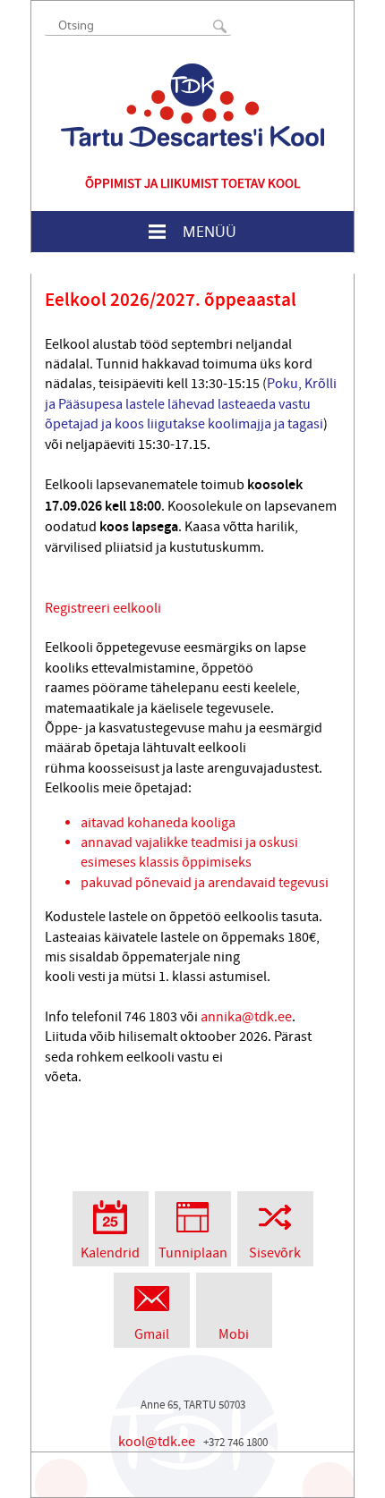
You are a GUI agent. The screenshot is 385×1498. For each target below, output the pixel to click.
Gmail (151, 1334)
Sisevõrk (275, 1253)
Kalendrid (110, 1253)
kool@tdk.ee (156, 1442)
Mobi (233, 1334)
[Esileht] (192, 105)
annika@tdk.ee (246, 1017)
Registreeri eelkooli (103, 608)
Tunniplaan (192, 1253)
